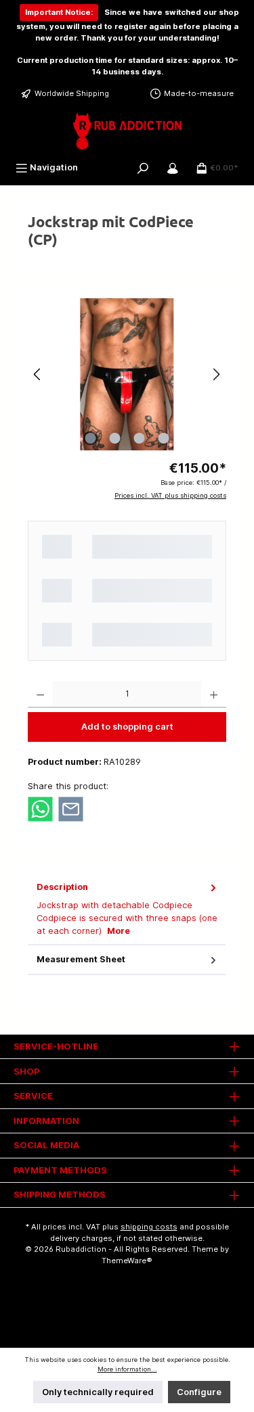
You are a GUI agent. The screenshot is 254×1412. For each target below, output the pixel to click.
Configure (199, 1392)
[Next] (216, 374)
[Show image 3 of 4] (138, 438)
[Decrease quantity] (40, 694)
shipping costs (149, 1226)
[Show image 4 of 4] (163, 438)
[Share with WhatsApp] (40, 808)
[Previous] (38, 374)
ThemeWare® (127, 1260)
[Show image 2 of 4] (114, 438)
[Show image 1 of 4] (90, 438)
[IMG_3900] (127, 374)
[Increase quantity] (213, 694)
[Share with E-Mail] (71, 808)
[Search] (143, 167)
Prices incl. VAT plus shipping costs (170, 495)
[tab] (127, 909)
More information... (127, 1369)
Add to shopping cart (127, 727)
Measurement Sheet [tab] (81, 959)
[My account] (173, 167)
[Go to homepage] (127, 131)
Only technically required (98, 1392)
